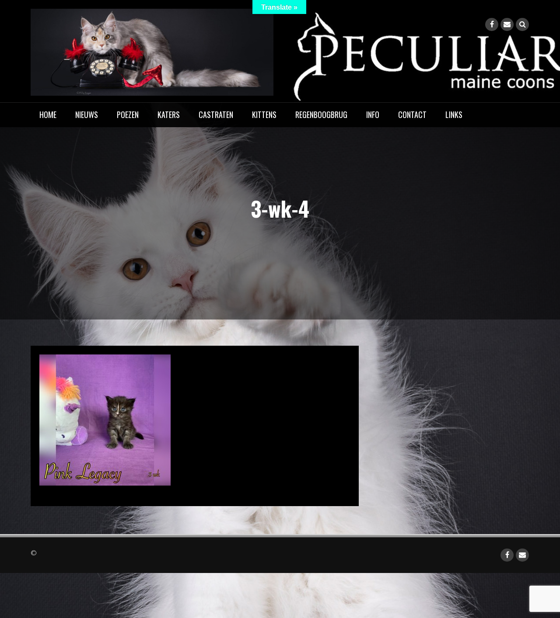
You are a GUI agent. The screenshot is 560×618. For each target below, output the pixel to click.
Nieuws (86, 114)
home (47, 114)
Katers (169, 114)
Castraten (216, 114)
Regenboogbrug (321, 114)
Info (372, 114)
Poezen (128, 114)
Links (453, 114)
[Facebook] (491, 24)
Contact (412, 114)
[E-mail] (507, 24)
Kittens (264, 114)
